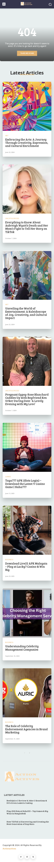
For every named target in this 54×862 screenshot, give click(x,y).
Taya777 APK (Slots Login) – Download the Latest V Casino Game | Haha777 (25, 483)
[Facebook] (21, 857)
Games (8, 476)
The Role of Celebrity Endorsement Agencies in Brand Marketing (26, 729)
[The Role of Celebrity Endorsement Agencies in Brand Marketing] (27, 692)
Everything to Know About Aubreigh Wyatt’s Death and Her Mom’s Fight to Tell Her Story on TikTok (26, 227)
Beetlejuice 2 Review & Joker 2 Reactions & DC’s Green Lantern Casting (27, 801)
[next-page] (29, 753)
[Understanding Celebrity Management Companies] (27, 613)
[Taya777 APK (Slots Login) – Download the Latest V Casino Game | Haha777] (27, 447)
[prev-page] (24, 753)
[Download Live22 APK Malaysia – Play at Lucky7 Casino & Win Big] (27, 530)
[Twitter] (33, 857)
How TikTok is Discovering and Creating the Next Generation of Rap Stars (28, 822)
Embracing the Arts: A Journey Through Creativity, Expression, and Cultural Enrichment (26, 142)
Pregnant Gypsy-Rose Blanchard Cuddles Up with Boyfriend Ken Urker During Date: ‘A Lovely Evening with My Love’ (27, 399)
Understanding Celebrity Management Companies (22, 647)
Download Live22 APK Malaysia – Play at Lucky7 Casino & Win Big (26, 566)
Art (7, 135)
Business (9, 559)
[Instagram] (27, 857)
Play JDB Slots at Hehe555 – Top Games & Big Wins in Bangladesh (27, 812)
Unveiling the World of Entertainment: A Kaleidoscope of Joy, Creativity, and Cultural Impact (26, 313)
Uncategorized (12, 218)
